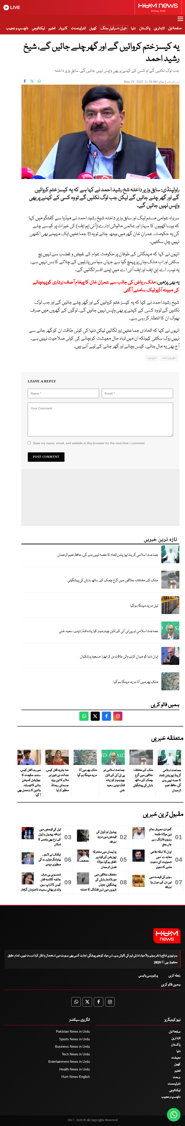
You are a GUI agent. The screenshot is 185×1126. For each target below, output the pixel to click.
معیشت (175, 1057)
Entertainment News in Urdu (69, 1061)
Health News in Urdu (74, 1069)
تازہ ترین (159, 28)
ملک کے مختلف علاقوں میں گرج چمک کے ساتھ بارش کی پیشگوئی (112, 580)
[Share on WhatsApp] (39, 81)
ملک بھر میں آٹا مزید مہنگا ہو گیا (135, 682)
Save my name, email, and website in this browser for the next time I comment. (89, 443)
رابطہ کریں (174, 975)
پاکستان (144, 28)
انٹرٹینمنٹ (78, 28)
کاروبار (63, 28)
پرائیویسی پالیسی (148, 975)
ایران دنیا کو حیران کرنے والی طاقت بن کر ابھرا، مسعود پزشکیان (119, 656)
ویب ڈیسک (173, 82)
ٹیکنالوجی (38, 28)
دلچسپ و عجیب (17, 28)
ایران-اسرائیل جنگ (113, 28)
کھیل (93, 28)
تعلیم (52, 28)
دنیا (133, 28)
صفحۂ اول (175, 28)
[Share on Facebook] (24, 81)
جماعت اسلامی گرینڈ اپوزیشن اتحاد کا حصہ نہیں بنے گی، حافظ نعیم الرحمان (107, 555)
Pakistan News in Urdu (73, 1031)
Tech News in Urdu (76, 1054)
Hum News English (75, 1077)
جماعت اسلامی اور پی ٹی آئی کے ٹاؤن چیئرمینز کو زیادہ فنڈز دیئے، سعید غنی (108, 631)
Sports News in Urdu (74, 1039)
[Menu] (180, 21)
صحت (176, 1077)
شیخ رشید (151, 358)
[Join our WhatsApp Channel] (173, 1115)
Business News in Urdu (72, 1046)
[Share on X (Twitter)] (32, 81)
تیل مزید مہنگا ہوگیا (144, 606)
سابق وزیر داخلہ (169, 358)
